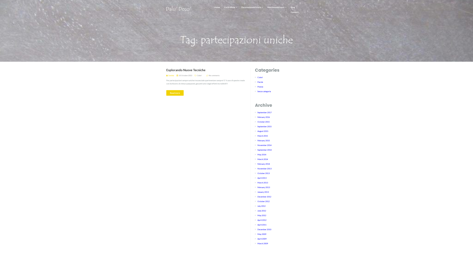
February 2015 (263, 140)
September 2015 (264, 126)
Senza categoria (264, 91)
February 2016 (263, 117)
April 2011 (261, 225)
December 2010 (264, 229)
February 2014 (263, 164)
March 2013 (262, 182)
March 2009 (262, 243)
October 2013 (263, 173)
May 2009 (261, 234)
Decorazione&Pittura (251, 7)
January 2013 (263, 192)
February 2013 (263, 187)
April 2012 (261, 220)
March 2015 (262, 136)
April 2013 (261, 178)
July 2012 (261, 206)
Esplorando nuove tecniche (185, 70)
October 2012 (263, 201)
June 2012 (261, 210)
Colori (199, 75)
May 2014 (261, 154)
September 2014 (264, 150)
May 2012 (261, 215)
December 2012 (264, 196)
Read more (175, 93)
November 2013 (264, 168)
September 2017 (264, 112)
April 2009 (261, 239)
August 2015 (262, 131)
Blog (293, 7)
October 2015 (263, 122)
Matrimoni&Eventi (275, 7)
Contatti (295, 12)
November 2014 (264, 145)
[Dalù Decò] (178, 8)
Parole (260, 82)
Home (217, 7)
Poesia (260, 86)
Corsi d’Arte (229, 7)
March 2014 (262, 159)
